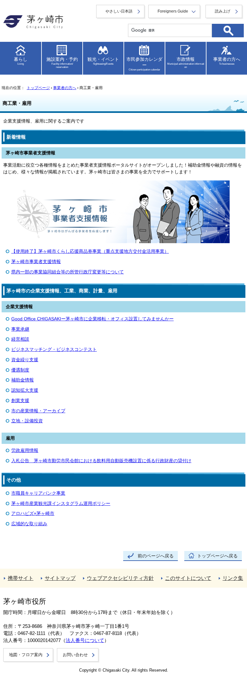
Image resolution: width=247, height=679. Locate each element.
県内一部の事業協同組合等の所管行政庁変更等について (67, 272)
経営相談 (20, 339)
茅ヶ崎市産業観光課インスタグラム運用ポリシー (60, 503)
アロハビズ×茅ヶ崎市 (32, 513)
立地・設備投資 (27, 420)
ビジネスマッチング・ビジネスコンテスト (54, 349)
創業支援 (20, 400)
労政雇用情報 (24, 450)
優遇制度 (20, 370)
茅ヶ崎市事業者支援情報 (36, 261)
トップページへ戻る (217, 556)
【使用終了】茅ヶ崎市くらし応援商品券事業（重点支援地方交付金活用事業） (90, 251)
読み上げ (222, 11)
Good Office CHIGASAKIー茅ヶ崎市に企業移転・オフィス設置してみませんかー (92, 319)
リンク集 (233, 578)
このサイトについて (188, 578)
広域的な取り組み (29, 523)
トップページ (38, 88)
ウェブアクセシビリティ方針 (120, 578)
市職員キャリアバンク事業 (38, 493)
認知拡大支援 (24, 390)
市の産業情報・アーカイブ (38, 410)
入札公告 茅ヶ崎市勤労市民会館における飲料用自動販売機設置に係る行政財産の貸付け (101, 460)
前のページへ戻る (156, 556)
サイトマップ (60, 578)
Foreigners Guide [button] (173, 11)
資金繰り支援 (24, 359)
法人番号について (85, 640)
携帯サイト (20, 578)
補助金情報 (22, 380)
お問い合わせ (75, 654)
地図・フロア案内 (25, 654)
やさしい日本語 (119, 11)
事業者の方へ (64, 88)
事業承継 (20, 329)
